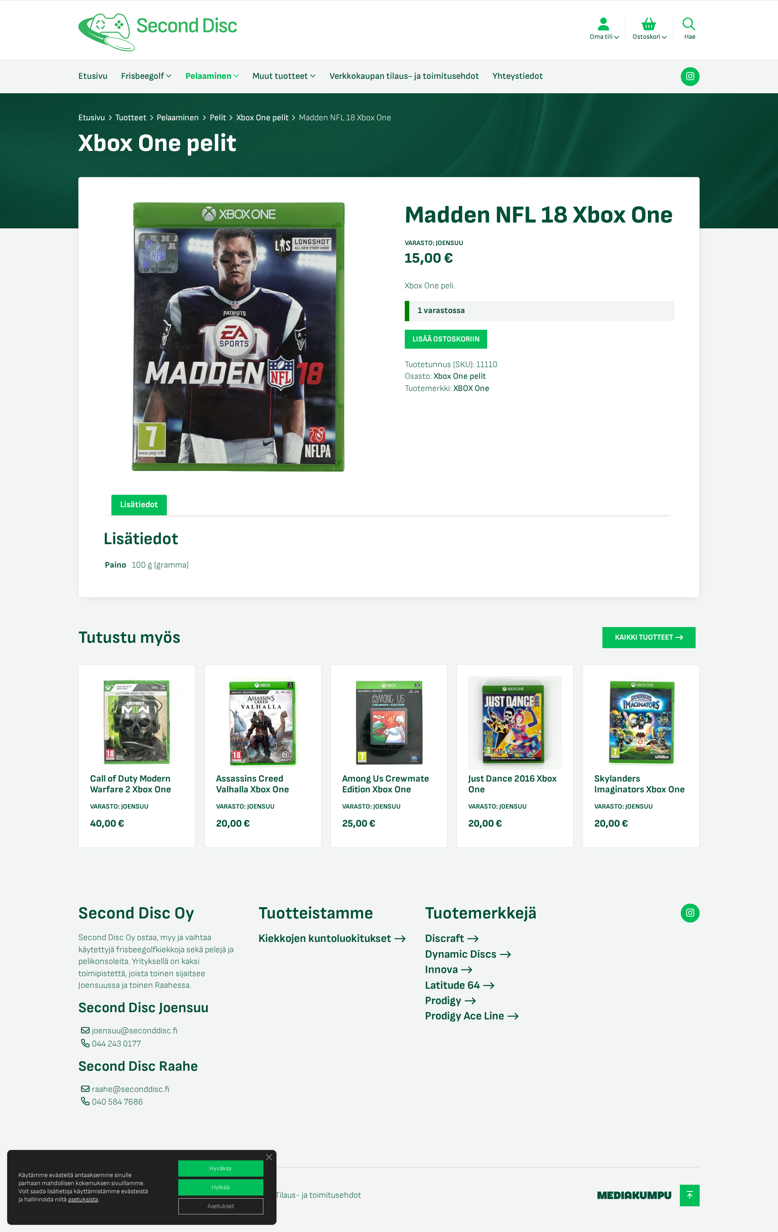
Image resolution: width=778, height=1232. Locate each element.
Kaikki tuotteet (644, 637)
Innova (441, 969)
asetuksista (83, 1199)
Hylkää (221, 1187)
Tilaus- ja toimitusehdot (318, 1195)
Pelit (218, 118)
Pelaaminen (208, 76)
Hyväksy (220, 1168)
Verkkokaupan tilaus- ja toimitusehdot (404, 76)
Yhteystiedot (518, 76)
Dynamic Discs (461, 954)
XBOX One (471, 388)
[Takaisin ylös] (690, 1195)
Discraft (444, 938)
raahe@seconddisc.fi (130, 1089)
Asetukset (221, 1206)
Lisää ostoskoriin (445, 339)
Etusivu (93, 76)
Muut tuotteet (280, 76)
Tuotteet (130, 118)
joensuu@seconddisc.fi (134, 1031)
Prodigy (443, 1000)
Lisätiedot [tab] (139, 505)
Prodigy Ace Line (464, 1016)
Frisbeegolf (142, 76)
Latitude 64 (452, 985)
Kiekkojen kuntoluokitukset (324, 938)
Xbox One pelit (262, 118)
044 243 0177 (116, 1044)
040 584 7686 (117, 1102)
